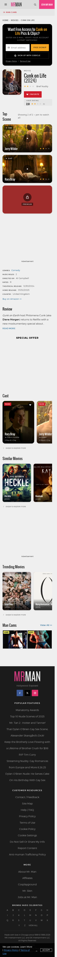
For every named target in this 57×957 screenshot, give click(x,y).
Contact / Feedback (27, 797)
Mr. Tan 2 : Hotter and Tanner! (27, 722)
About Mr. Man (27, 871)
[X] (27, 693)
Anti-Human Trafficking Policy (27, 854)
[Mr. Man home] (16, 4)
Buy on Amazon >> (12, 299)
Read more (9, 328)
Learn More (26, 946)
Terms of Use (25, 61)
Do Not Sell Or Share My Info (27, 841)
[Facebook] (20, 693)
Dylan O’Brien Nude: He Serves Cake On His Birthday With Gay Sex (27, 777)
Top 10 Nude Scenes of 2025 (27, 716)
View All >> (46, 625)
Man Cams (11, 12)
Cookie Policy (27, 829)
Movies (15, 20)
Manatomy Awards (27, 710)
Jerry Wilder (11, 149)
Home (5, 20)
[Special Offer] (27, 365)
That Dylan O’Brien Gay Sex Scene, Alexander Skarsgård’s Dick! (27, 732)
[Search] (35, 4)
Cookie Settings (27, 835)
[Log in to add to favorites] (30, 405)
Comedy (15, 270)
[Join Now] (47, 4)
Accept (46, 950)
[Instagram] (35, 693)
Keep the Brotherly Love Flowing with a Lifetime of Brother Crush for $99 (27, 745)
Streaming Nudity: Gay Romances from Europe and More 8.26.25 (27, 764)
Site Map (27, 803)
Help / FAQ (27, 809)
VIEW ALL (33, 925)
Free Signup (39, 47)
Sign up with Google (29, 55)
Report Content (27, 848)
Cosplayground (27, 884)
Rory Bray (10, 179)
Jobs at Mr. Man (27, 897)
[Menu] (6, 4)
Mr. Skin (27, 890)
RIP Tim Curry (27, 754)
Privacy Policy (11, 61)
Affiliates (27, 878)
